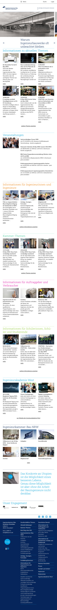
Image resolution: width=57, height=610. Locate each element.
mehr (4, 84)
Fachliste (23, 299)
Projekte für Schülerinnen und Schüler (45, 545)
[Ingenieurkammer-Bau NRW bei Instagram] (51, 517)
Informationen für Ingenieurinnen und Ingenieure (26, 565)
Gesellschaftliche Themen (28, 522)
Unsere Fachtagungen (27, 394)
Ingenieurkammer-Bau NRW (20, 427)
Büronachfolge (25, 600)
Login (52, 1)
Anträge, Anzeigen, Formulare (26, 557)
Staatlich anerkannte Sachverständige (26, 577)
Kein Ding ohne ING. (26, 530)
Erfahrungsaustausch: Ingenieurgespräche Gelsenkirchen (37, 171)
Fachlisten (41, 534)
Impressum (41, 571)
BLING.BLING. (7, 346)
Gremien (5, 458)
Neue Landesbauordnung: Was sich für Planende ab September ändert (28, 66)
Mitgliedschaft (42, 202)
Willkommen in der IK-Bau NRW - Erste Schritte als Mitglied (10, 443)
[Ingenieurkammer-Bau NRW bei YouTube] (47, 517)
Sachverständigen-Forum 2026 (29, 139)
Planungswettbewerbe (27, 570)
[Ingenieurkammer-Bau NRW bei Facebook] (44, 517)
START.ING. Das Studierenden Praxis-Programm (44, 549)
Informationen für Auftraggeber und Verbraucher (43, 526)
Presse (40, 566)
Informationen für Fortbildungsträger (26, 552)
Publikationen (24, 572)
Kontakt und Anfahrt (44, 569)
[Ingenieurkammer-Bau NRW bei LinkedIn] (40, 517)
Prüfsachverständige (26, 584)
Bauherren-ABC (42, 299)
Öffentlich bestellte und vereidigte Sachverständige (28, 581)
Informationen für (14, 282)
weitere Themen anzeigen (28, 126)
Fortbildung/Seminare (27, 560)
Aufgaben (23, 441)
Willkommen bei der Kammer (26, 537)
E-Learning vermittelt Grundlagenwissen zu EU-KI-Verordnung (10, 101)
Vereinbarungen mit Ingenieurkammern (26, 598)
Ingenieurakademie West (18, 380)
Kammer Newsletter (44, 563)
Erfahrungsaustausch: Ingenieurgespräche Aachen (35, 163)
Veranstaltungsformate (45, 458)
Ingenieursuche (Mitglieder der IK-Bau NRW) (45, 531)
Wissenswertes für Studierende (43, 554)
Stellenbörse (24, 574)
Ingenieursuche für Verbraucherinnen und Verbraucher (9, 301)
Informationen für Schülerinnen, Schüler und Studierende (27, 330)
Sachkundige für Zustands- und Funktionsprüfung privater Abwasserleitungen (28, 593)
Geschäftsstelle (42, 441)
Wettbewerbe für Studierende (43, 558)
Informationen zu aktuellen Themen (25, 50)
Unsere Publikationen (26, 549)
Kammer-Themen (14, 236)
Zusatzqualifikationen (27, 602)
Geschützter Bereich (44, 522)
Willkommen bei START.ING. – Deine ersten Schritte (28, 348)
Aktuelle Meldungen (26, 525)
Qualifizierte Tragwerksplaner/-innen (27, 587)
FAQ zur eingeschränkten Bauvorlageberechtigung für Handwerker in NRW (10, 203)
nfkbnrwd (7, 532)
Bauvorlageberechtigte (27, 589)
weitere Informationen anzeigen (29, 227)
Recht (22, 568)
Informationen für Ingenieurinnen (24, 184)
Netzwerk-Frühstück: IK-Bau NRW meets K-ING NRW (36, 147)
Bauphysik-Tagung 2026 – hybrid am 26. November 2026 (10, 398)
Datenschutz (42, 574)
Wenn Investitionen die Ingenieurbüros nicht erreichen (45, 68)
